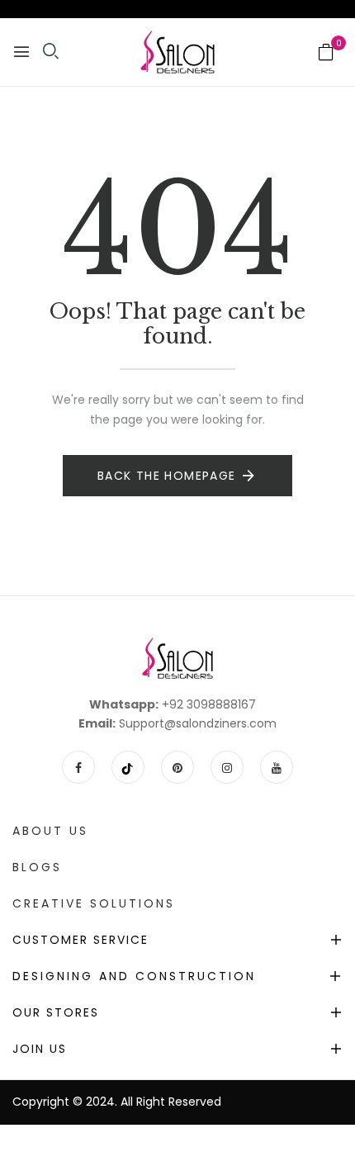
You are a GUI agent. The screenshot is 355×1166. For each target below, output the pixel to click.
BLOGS (37, 867)
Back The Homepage (166, 475)
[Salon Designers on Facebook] (78, 767)
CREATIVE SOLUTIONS (93, 903)
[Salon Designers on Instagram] (227, 767)
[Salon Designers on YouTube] (276, 767)
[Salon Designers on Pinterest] (177, 767)
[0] (326, 54)
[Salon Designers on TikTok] (127, 767)
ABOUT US (50, 830)
